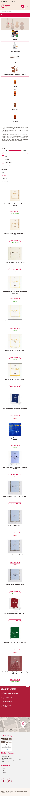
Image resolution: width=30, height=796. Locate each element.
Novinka (7, 159)
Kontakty (4, 772)
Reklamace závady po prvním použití (11, 760)
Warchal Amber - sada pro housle (15, 262)
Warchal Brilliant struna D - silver (15, 555)
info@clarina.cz (4, 702)
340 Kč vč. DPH (14, 211)
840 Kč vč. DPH (14, 386)
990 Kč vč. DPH (14, 416)
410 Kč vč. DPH (14, 562)
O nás (3, 768)
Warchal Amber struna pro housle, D (15, 350)
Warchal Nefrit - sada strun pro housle (15, 642)
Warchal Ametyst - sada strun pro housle (15, 408)
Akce (6, 156)
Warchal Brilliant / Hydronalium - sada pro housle (15, 467)
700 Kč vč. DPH (14, 357)
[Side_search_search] (28, 11)
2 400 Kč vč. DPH (14, 269)
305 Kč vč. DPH (14, 533)
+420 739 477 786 (4, 697)
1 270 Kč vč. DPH (14, 620)
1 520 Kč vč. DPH (14, 474)
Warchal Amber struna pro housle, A (15, 321)
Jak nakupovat (5, 756)
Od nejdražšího (5, 184)
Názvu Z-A (4, 178)
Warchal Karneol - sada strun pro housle (15, 613)
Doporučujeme (8, 162)
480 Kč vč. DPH (14, 591)
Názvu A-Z (4, 175)
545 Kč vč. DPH (14, 679)
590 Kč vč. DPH (14, 650)
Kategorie (6, 15)
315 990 (24, 150)
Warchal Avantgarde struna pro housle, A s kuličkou (15, 438)
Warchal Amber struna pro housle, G (15, 379)
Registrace (5, 1)
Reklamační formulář (7, 762)
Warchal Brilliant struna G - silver (15, 584)
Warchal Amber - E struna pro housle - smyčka (15, 233)
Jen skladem (8, 166)
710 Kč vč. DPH (14, 445)
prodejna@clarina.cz (5, 698)
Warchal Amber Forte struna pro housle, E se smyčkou (15, 292)
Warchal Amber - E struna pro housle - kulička (15, 204)
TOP (3, 172)
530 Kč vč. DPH (14, 328)
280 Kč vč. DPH (14, 240)
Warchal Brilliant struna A (15, 525)
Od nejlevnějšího (5, 181)
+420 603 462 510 (4, 701)
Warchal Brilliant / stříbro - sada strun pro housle (15, 497)
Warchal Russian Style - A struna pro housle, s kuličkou (15, 672)
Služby (3, 770)
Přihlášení (13, 1)
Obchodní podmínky (7, 758)
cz (27, 6)
